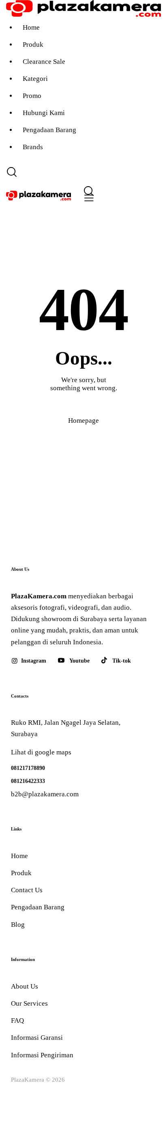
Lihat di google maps (41, 752)
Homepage (83, 420)
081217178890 (28, 768)
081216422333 (28, 781)
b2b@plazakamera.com (45, 794)
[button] (87, 198)
